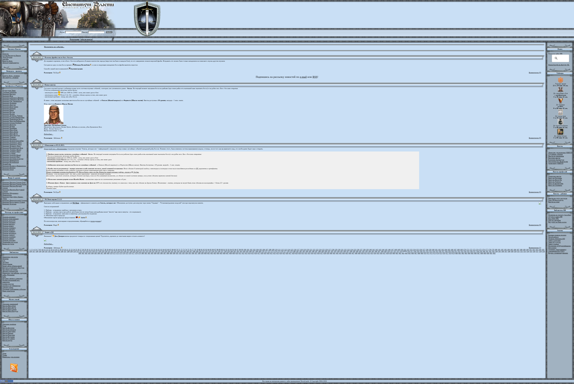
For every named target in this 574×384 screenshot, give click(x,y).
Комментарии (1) (535, 248)
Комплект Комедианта (10, 107)
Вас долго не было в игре (557, 222)
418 (262, 253)
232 (143, 251)
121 (310, 249)
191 (530, 249)
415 (252, 253)
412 (243, 253)
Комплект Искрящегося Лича (12, 148)
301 (360, 251)
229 (134, 251)
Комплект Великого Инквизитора (14, 166)
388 (167, 253)
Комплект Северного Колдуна (13, 99)
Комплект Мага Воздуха (11, 135)
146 (389, 249)
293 (335, 251)
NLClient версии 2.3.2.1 (53, 199)
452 (368, 253)
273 (272, 251)
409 (233, 253)
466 (412, 253)
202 (49, 251)
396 (192, 253)
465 (409, 253)
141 (373, 249)
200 (43, 251)
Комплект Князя (8, 110)
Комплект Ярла (7, 96)
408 (230, 253)
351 (518, 251)
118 (301, 249)
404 (218, 253)
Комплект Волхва (8, 114)
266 (250, 251)
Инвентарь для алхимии (10, 357)
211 (77, 251)
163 (442, 249)
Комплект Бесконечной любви (13, 141)
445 (346, 253)
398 (199, 253)
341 (487, 251)
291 (329, 251)
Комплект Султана (8, 153)
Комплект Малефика (9, 128)
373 (120, 253)
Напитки (5, 259)
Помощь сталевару (9, 228)
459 (390, 253)
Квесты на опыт (554, 202)
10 (42, 249)
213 (84, 251)
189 (524, 249)
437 (321, 253)
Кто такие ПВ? (553, 218)
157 (423, 249)
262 (237, 251)
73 (184, 249)
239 (165, 251)
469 (422, 253)
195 (543, 249)
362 (86, 253)
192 (533, 249)
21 (67, 249)
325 (436, 251)
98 (240, 249)
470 (425, 253)
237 (159, 251)
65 (166, 249)
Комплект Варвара (8, 168)
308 (382, 251)
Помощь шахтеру (8, 224)
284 (307, 251)
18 (60, 249)
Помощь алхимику (9, 217)
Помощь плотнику (9, 222)
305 (372, 251)
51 (134, 249)
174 (477, 249)
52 (137, 249)
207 (65, 251)
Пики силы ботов (8, 291)
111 (279, 249)
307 (379, 251)
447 (353, 253)
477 (447, 253)
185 (511, 249)
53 (139, 249)
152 (408, 249)
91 (224, 249)
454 (375, 253)
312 (394, 251)
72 (182, 249)
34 (96, 249)
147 (392, 249)
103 (254, 249)
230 (137, 251)
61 (157, 249)
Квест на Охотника (555, 178)
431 (302, 253)
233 (146, 251)
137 (361, 249)
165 (449, 249)
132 (345, 249)
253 (209, 251)
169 (461, 249)
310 (388, 251)
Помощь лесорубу (9, 220)
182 (502, 249)
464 (406, 253)
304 (369, 251)
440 (331, 253)
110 (276, 249)
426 (287, 253)
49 (130, 249)
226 (124, 251)
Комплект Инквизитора (10, 160)
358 (540, 251)
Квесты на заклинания (556, 156)
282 (300, 251)
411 (240, 253)
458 (387, 253)
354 (527, 251)
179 (492, 249)
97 (238, 249)
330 (452, 251)
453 (371, 253)
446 (349, 253)
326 (440, 251)
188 (521, 249)
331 (455, 251)
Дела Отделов (7, 57)
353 (524, 251)
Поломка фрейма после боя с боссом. (59, 57)
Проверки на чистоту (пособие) (559, 215)
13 (49, 249)
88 (217, 249)
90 (222, 249)
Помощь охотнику (9, 237)
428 (293, 253)
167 (455, 249)
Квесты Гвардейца (8, 331)
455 (378, 253)
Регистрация (74, 39)
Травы (4, 355)
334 (465, 251)
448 (356, 253)
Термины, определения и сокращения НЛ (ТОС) (557, 250)
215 (90, 251)
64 (164, 249)
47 (125, 249)
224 (118, 251)
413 (246, 253)
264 (244, 251)
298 (350, 251)
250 (200, 251)
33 (94, 249)
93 (229, 249)
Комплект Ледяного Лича (11, 146)
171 (467, 249)
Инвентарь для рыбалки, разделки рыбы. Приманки (14, 274)
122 (314, 249)
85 (211, 249)
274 (275, 251)
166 (452, 249)
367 (101, 253)
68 (173, 249)
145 (386, 249)
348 (509, 251)
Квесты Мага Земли (9, 309)
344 (496, 251)
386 (161, 253)
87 (215, 249)
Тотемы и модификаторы (11, 286)
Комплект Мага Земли (10, 132)
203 (52, 251)
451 (365, 253)
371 (114, 253)
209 (71, 251)
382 (149, 253)
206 (62, 251)
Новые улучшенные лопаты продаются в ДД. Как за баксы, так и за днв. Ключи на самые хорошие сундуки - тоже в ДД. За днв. (92, 172)
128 (332, 249)
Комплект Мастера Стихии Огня (14, 182)
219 (102, 251)
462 (400, 253)
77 (193, 249)
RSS (315, 76)
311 (391, 251)
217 (96, 251)
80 (199, 249)
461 (397, 253)
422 (274, 253)
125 (323, 249)
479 (453, 253)
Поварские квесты (554, 176)
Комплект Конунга (9, 94)
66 (168, 249)
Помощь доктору (8, 235)
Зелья (4, 353)
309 (385, 251)
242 (175, 251)
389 (171, 253)
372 (117, 253)
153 (411, 249)
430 (299, 253)
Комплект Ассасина (9, 204)
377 (133, 253)
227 (128, 251)
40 (110, 249)
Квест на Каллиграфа (555, 183)
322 (427, 251)
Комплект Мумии (8, 126)
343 (493, 251)
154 (414, 249)
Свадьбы (5, 59)
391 (177, 253)
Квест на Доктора (554, 182)
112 (282, 249)
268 (256, 251)
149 (398, 249)
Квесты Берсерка (8, 328)
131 (342, 249)
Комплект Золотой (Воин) (11, 155)
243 (178, 251)
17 (58, 249)
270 (263, 251)
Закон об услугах (554, 242)
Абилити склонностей (10, 271)
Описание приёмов (9, 324)
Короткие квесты (554, 158)
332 (458, 251)
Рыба (4, 277)
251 (203, 251)
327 (443, 251)
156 (420, 249)
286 (313, 251)
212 (81, 251)
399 (202, 253)
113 (285, 249)
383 (152, 253)
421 (271, 253)
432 (305, 253)
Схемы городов (8, 284)
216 (93, 251)
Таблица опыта (7, 287)
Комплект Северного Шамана (12, 98)
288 (319, 251)
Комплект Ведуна (8, 112)
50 (132, 249)
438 (324, 253)
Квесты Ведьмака (8, 337)
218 (99, 251)
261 (234, 251)
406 (224, 253)
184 (508, 249)
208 (68, 251)
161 (436, 249)
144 (383, 249)
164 (445, 249)
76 (190, 249)
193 (536, 249)
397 (196, 253)
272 (269, 251)
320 (421, 251)
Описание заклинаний (10, 304)
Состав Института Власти (11, 55)
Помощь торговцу (9, 240)
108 (270, 249)
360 (79, 253)
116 (295, 249)
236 (156, 251)
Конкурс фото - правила (11, 76)
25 (76, 249)
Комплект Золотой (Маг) (11, 157)
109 (273, 249)
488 (481, 253)
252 (206, 251)
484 (469, 253)
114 (288, 249)
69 (175, 249)
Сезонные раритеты (9, 92)
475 (440, 253)
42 (114, 249)
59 (152, 249)
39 (108, 249)
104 (257, 249)
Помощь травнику (8, 231)
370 (111, 253)
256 (219, 251)
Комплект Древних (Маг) (11, 151)
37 (103, 249)
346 (502, 251)
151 (405, 249)
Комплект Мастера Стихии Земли (14, 184)
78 (195, 249)
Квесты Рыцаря (7, 333)
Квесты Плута (7, 340)
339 (480, 251)
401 (208, 253)
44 (119, 249)
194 (540, 249)
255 (216, 251)
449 (359, 253)
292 (332, 251)
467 (415, 253)
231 (140, 251)
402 (211, 253)
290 (325, 251)
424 (280, 253)
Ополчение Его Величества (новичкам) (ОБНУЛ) (558, 162)
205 (59, 251)
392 (180, 253)
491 (491, 253)
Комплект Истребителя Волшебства (10, 163)
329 (449, 251)
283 (303, 251)
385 (158, 253)
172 (471, 249)
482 (462, 253)
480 (456, 253)
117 (298, 249)
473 (434, 253)
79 (197, 249)
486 (475, 253)
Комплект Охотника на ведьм (12, 159)
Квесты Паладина (8, 335)
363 (89, 253)
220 (106, 251)
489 (484, 253)
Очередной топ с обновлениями (55, 149)
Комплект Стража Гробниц (12, 123)
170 (464, 249)
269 (259, 251)
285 (310, 251)
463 (403, 253)
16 (56, 249)
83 (206, 249)
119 (304, 249)
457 (384, 253)
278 (288, 251)
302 (363, 251)
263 (241, 251)
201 (46, 251)
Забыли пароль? (86, 39)
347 (505, 251)
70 (177, 249)
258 (225, 251)
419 (265, 253)
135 (354, 249)
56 (146, 249)
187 (518, 249)
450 (362, 253)
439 (327, 253)
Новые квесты (50, 85)
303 (366, 251)
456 (381, 253)
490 (488, 253)
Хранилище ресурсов (10, 242)
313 (398, 251)
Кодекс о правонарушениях (558, 253)
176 (483, 249)
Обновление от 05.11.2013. (55, 145)
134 (351, 249)
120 (307, 249)
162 (439, 249)
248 (194, 251)
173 (474, 249)
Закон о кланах (553, 244)
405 (221, 253)
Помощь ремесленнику (10, 219)
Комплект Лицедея (9, 105)
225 (121, 251)
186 (514, 249)
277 (285, 251)
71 (179, 249)
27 (81, 249)
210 (74, 251)
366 (98, 253)
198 (37, 251)
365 (95, 253)
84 (208, 249)
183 (505, 249)
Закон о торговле (554, 240)
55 (143, 249)
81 (202, 249)
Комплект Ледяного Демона (12, 115)
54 (141, 249)
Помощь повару (8, 226)
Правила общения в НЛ (556, 239)
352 (521, 251)
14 (51, 249)
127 (329, 249)
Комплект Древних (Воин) (11, 150)
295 (341, 251)
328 (446, 251)
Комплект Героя (8, 169)
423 (277, 253)
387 (164, 253)
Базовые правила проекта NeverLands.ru (557, 236)
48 (128, 249)
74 (186, 249)
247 (190, 251)
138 (364, 249)
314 (401, 251)
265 (247, 251)
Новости (5, 54)
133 (348, 249)
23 (72, 249)
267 (253, 251)
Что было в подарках (9, 269)
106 (263, 249)
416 (255, 253)
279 (291, 251)
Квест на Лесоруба (555, 180)
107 (266, 249)
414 (249, 253)
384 (155, 253)
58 (150, 249)
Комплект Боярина (9, 108)
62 (159, 249)
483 (466, 253)
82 (204, 249)
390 (174, 253)
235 (153, 251)
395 (189, 253)
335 (468, 251)
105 (260, 249)
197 (33, 251)
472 (431, 253)
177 (486, 249)
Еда (3, 260)
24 (74, 249)
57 (148, 249)
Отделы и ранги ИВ (555, 217)
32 (92, 249)
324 (433, 251)
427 (290, 253)
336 (471, 251)
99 (242, 249)
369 (108, 253)
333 (462, 251)
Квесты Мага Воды (9, 307)
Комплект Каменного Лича (12, 144)
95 (233, 249)
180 (496, 249)
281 (297, 251)
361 (83, 253)
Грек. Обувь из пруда (555, 200)
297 (347, 251)
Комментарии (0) (535, 72)
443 (340, 253)
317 (411, 251)
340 (484, 251)
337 (474, 251)
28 (83, 249)
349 (512, 251)
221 (109, 251)
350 (515, 251)
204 (55, 251)
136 (358, 249)
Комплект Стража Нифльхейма (13, 117)
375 (127, 253)
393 (183, 253)
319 (418, 251)
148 (395, 249)
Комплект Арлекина (9, 103)
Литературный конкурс (10, 63)
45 (121, 249)
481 (459, 253)
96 (235, 249)
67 (170, 249)
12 (47, 249)
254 (212, 251)
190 (527, 249)
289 (322, 251)
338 (477, 251)
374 (123, 253)
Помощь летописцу (9, 233)
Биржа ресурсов (8, 244)
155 (417, 249)
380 (142, 253)
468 (418, 253)
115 (292, 249)
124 (320, 249)
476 (444, 253)
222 (112, 251)
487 (478, 253)
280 (294, 251)
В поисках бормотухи (556, 160)
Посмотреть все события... (54, 47)
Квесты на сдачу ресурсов (557, 198)
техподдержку (96, 221)
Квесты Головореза (9, 329)
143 (379, 249)
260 (231, 251)
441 (334, 253)
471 (428, 253)
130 (339, 249)
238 (162, 251)
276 (281, 251)
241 (172, 251)
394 (186, 253)
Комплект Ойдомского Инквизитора (10, 194)
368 (105, 253)
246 (187, 251)
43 (116, 249)
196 (30, 251)
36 (101, 249)
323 (430, 251)
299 (354, 251)
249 (197, 251)
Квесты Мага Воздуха (10, 311)
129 (336, 249)
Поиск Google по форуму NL (558, 65)
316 (408, 251)
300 (357, 251)
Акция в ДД (49, 232)
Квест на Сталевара (555, 185)
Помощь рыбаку (8, 238)
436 (318, 253)
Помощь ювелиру (8, 229)
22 (69, 249)
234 (150, 251)
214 (87, 251)
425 (284, 253)
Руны (4, 326)
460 (393, 253)
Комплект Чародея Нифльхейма (13, 121)
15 (54, 249)
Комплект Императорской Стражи (14, 200)
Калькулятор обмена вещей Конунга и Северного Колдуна (13, 267)
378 (136, 253)
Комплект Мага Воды (10, 133)
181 (499, 249)
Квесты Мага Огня (9, 306)
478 (450, 253)
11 (45, 249)
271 (266, 251)
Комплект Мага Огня (9, 130)
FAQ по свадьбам (554, 220)
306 (376, 251)
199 (40, 251)
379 (139, 253)
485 (472, 253)
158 (427, 249)
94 (231, 249)
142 (376, 249)
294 (338, 251)
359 (543, 251)
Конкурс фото (7, 61)
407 (227, 253)
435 (315, 253)
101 (248, 249)
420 (268, 253)
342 (490, 251)
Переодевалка (7, 264)
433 (309, 253)
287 (316, 251)
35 (99, 249)
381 (145, 253)
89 (220, 249)
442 (337, 253)
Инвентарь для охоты (10, 257)
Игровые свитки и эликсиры (12, 278)
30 (87, 249)
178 (489, 249)
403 (214, 253)
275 (278, 251)
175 (480, 249)
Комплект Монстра (9, 124)
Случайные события (555, 154)
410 (236, 253)
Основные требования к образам (14, 289)
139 (367, 249)
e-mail (303, 76)
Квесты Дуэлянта (8, 338)
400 (205, 253)
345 (499, 251)
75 (188, 249)
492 (494, 253)
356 (534, 251)
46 (123, 249)
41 (112, 249)
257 (222, 251)
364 (92, 253)
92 (226, 249)
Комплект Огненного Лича (12, 142)
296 (344, 251)
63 (161, 249)
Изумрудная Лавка (9, 90)
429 (296, 253)
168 (458, 249)
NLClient (5, 262)
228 (131, 251)
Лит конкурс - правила (10, 77)
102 (251, 249)
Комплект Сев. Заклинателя (12, 101)
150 (401, 249)
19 (63, 249)
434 (312, 253)
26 (78, 249)
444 (343, 253)
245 (184, 251)
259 (228, 251)
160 (433, 249)
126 (326, 249)
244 (181, 251)
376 (130, 253)
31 (90, 249)
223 (115, 251)
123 (317, 249)
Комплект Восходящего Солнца (13, 202)
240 (168, 251)
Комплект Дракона (9, 137)
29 (85, 249)
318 (414, 251)
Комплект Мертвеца (9, 139)
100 (245, 249)
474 (437, 253)
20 (65, 249)
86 (213, 249)
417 (258, 253)
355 (531, 251)
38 (105, 249)
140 (370, 249)
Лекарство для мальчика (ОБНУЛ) (560, 152)
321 (424, 251)
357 (537, 251)
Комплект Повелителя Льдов (12, 119)
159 (430, 249)
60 (155, 249)
